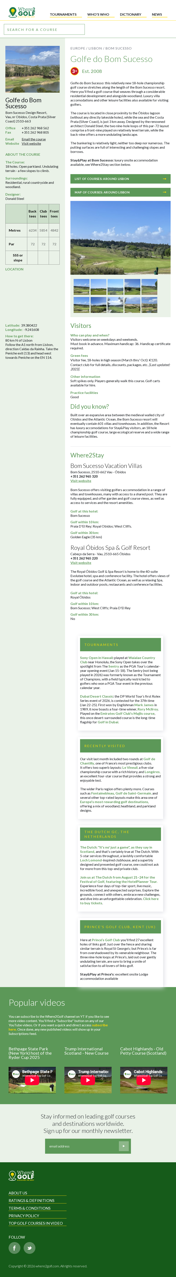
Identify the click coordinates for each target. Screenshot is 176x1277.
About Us (18, 1193)
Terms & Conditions (29, 1208)
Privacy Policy (24, 1215)
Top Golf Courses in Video (36, 1223)
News (157, 14)
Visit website (31, 143)
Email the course (34, 139)
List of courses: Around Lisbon (102, 179)
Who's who (98, 14)
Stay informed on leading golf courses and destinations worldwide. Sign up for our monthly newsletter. (89, 1123)
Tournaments (63, 14)
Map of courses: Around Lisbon (102, 192)
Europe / (79, 48)
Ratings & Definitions (31, 1200)
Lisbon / (96, 48)
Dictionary (130, 14)
